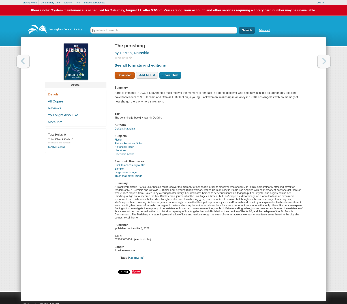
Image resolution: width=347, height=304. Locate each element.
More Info (55, 122)
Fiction (118, 139)
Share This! (170, 75)
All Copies (56, 101)
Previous (23, 61)
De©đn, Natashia (125, 128)
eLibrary (68, 2)
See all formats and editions (140, 65)
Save (137, 271)
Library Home (30, 2)
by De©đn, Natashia (132, 53)
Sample (119, 168)
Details (53, 94)
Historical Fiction (124, 146)
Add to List (147, 75)
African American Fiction (129, 143)
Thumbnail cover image (128, 175)
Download (125, 75)
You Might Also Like (63, 115)
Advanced (264, 30)
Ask (78, 2)
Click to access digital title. (130, 165)
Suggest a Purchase (94, 2)
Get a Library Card (50, 2)
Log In (320, 2)
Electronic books (124, 154)
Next (324, 61)
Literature (120, 150)
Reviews (54, 108)
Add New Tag (136, 258)
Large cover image (126, 172)
